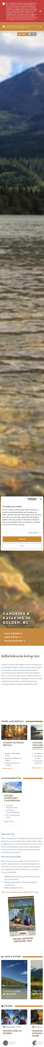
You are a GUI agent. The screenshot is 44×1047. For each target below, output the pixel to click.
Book (24, 34)
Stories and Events (14, 640)
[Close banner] (41, 499)
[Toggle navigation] (40, 34)
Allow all (22, 539)
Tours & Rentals (12, 633)
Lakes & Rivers (12, 637)
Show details (33, 532)
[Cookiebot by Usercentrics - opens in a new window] (27, 499)
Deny (22, 546)
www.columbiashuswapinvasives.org (21, 892)
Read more (7, 768)
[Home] (6, 34)
